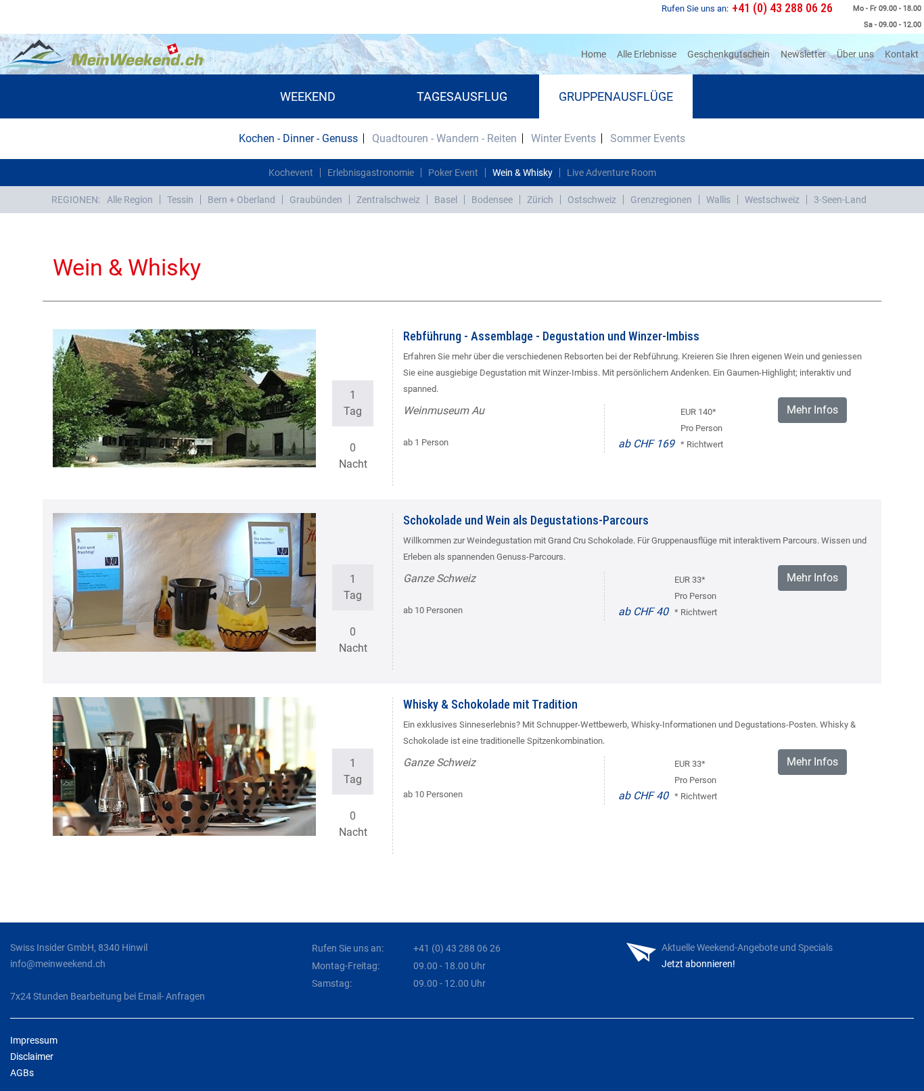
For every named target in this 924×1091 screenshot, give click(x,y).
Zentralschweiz (388, 199)
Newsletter (803, 54)
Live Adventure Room (611, 172)
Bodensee (492, 199)
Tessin (180, 199)
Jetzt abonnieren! (698, 963)
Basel (445, 199)
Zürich (540, 199)
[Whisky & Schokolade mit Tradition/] (184, 766)
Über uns (855, 54)
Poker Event (453, 172)
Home (596, 54)
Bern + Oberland (241, 199)
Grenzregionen (661, 199)
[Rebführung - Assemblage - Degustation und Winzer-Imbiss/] (184, 398)
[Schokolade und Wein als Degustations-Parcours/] (184, 582)
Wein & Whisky (522, 172)
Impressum (33, 1040)
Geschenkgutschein (728, 54)
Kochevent (291, 172)
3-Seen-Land (840, 199)
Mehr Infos (812, 409)
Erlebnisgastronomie (370, 172)
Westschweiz (772, 199)
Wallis (718, 199)
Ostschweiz (592, 199)
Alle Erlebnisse (646, 54)
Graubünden (316, 199)
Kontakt (902, 54)
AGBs (22, 1072)
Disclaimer (31, 1056)
